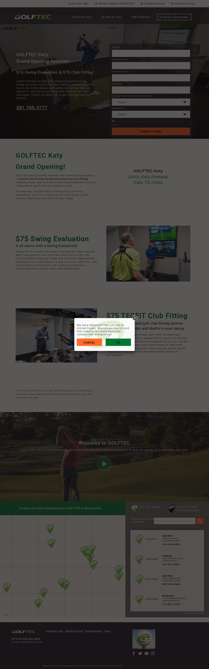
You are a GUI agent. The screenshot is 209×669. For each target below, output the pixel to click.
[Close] (135, 318)
